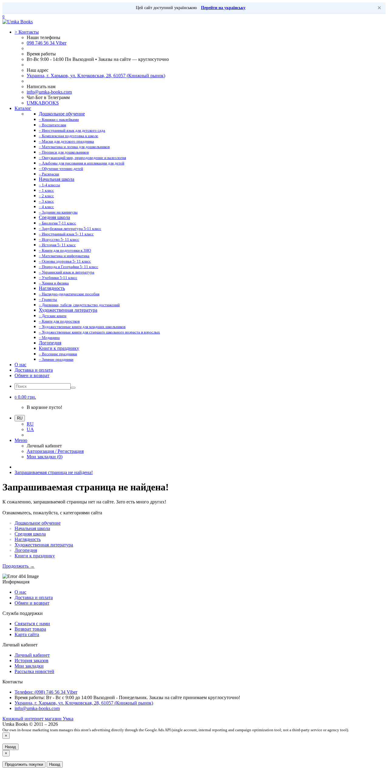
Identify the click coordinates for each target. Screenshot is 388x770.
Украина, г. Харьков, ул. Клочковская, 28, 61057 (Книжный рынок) (96, 75)
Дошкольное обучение (38, 523)
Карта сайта (27, 634)
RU (30, 423)
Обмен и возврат (32, 375)
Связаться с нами (32, 623)
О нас (20, 364)
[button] (25, 397)
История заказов (31, 660)
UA (30, 429)
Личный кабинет (32, 655)
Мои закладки (29, 666)
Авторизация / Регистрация (55, 451)
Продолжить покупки (24, 764)
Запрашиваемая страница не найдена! (54, 472)
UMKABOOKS (43, 102)
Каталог (23, 108)
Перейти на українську (223, 7)
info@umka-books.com (49, 92)
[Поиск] (73, 388)
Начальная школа (32, 528)
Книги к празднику (35, 555)
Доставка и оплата (34, 370)
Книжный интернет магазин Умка (37, 718)
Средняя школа (30, 533)
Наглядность (28, 539)
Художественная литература (44, 544)
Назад (10, 747)
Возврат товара (30, 629)
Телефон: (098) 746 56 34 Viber (46, 692)
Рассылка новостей (34, 671)
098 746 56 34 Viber (46, 42)
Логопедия (26, 550)
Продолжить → (18, 566)
